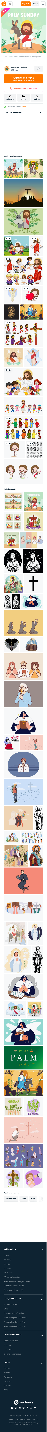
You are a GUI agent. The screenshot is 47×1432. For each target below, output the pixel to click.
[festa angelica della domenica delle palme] (13, 659)
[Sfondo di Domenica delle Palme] (13, 188)
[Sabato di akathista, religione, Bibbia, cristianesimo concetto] (15, 818)
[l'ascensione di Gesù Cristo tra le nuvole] (13, 436)
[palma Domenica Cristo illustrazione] (16, 1071)
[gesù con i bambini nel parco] (16, 266)
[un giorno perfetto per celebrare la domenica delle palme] (13, 638)
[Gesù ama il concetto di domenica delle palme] (13, 618)
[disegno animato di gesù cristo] (23, 485)
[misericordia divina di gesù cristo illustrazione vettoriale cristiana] (11, 1094)
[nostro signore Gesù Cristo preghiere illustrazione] (8, 1034)
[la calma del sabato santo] (31, 657)
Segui (39, 70)
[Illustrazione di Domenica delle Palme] (23, 242)
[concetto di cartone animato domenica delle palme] (13, 721)
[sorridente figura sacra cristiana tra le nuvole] (13, 416)
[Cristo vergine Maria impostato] (15, 1053)
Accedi (35, 4)
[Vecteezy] (3, 3)
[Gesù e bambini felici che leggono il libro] (23, 312)
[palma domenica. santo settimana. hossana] (13, 1414)
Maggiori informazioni (14, 112)
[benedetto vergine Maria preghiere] (23, 698)
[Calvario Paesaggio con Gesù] (23, 213)
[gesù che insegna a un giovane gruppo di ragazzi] (23, 461)
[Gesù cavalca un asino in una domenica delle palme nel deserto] (13, 168)
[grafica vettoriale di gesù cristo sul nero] (33, 352)
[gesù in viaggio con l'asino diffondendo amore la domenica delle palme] (13, 598)
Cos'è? (24, 107)
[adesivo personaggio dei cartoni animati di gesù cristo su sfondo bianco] (10, 287)
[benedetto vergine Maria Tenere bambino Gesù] (32, 738)
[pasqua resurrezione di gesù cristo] (12, 335)
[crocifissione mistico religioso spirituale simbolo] (13, 741)
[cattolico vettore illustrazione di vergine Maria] (9, 1250)
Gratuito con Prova (23, 78)
